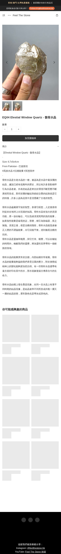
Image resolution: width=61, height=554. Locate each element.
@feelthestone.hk (36, 548)
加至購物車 (30, 138)
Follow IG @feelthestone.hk (41, 8)
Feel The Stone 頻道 (35, 552)
